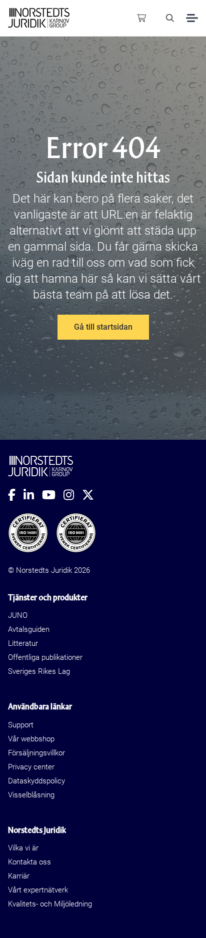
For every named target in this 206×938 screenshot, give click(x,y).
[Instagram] (73, 495)
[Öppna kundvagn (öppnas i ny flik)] (141, 18)
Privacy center (31, 766)
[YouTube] (53, 495)
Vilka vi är (23, 847)
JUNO (18, 615)
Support (21, 724)
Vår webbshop (31, 738)
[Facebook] (16, 495)
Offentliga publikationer (45, 657)
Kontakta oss (29, 861)
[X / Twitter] (92, 495)
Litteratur (23, 643)
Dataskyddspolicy (36, 780)
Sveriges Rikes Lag (39, 671)
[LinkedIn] (33, 495)
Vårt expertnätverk (38, 889)
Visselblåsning (31, 794)
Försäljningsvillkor (36, 752)
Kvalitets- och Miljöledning (50, 903)
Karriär (19, 875)
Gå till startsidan (103, 327)
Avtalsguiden (29, 629)
